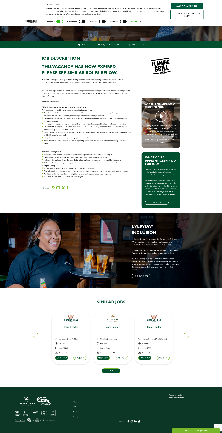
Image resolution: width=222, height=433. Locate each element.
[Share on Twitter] (63, 188)
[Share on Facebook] (68, 187)
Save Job (79, 358)
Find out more (141, 276)
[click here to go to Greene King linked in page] (135, 421)
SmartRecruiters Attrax (176, 397)
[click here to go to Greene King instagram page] (132, 421)
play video (160, 116)
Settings (134, 21)
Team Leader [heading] (70, 327)
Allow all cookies (186, 6)
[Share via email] (58, 188)
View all (111, 371)
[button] (186, 335)
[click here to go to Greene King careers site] (35, 409)
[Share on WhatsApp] (53, 188)
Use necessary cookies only (187, 14)
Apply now (62, 358)
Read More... (157, 202)
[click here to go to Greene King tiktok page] (139, 421)
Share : (46, 187)
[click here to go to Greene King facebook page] (128, 421)
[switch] (82, 21)
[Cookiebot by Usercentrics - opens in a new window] (31, 21)
